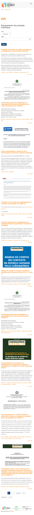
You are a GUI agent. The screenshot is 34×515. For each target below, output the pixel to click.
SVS (21, 284)
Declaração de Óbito (12, 284)
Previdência (10, 214)
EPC (17, 214)
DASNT (29, 284)
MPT (2, 437)
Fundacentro (17, 72)
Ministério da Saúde (22, 382)
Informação (18, 438)
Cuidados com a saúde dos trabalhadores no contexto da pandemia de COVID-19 (16, 203)
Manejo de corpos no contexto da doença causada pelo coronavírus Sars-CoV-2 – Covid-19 (17, 272)
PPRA (18, 437)
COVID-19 (3, 119)
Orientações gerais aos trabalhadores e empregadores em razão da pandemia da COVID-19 (15, 316)
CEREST (11, 72)
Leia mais (30, 74)
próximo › (18, 493)
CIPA (31, 119)
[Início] (8, 4)
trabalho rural (4, 72)
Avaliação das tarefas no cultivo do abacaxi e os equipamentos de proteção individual (16, 50)
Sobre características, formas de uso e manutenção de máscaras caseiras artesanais (16, 152)
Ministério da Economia (13, 119)
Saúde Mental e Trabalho (10, 384)
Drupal (12, 511)
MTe (20, 119)
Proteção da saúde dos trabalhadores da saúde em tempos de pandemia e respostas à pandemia (16, 223)
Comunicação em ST (10, 438)
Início (2, 9)
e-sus (2, 438)
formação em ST (25, 240)
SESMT (27, 119)
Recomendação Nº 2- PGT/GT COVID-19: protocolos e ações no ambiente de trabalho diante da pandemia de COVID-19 (16, 416)
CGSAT (24, 284)
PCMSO (15, 437)
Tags (6, 9)
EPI (10, 9)
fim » (24, 493)
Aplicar (4, 44)
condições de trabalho (12, 240)
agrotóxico (23, 72)
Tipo (2, 31)
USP (20, 214)
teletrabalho (25, 331)
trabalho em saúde (11, 382)
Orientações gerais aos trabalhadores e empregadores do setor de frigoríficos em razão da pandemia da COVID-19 (15, 104)
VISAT (23, 119)
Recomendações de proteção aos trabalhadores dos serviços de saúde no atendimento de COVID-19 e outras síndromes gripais (16, 365)
